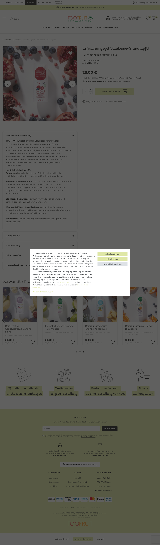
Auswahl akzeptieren (113, 264)
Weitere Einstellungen (42, 292)
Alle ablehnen (112, 259)
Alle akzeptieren (112, 254)
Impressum (65, 282)
